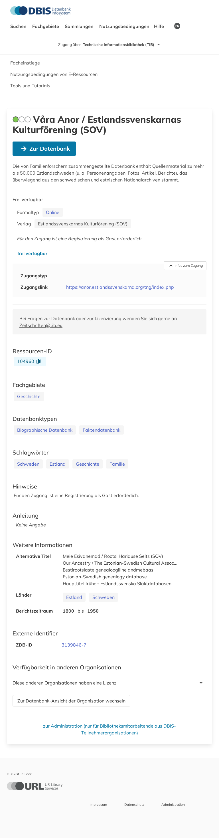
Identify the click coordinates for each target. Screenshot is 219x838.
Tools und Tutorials (30, 85)
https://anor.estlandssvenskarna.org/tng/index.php (120, 287)
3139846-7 (74, 645)
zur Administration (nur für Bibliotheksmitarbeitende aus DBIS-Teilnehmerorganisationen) (109, 729)
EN (177, 26)
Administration (173, 804)
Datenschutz (134, 804)
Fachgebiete (46, 26)
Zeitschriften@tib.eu (40, 325)
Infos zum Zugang (189, 265)
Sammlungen (80, 26)
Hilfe (159, 26)
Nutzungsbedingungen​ (124, 26)
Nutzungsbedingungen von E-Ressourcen (54, 74)
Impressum (98, 804)
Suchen (19, 26)
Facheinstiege (25, 63)
